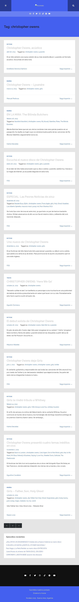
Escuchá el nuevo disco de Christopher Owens (35, 159)
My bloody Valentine (48, 121)
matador (23, 501)
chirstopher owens (30, 364)
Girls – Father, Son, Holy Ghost (25, 491)
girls (41, 89)
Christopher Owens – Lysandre (25, 84)
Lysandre (41, 52)
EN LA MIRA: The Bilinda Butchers (27, 114)
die (29, 498)
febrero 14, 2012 (12, 404)
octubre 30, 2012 (12, 285)
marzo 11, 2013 (12, 89)
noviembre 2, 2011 (13, 450)
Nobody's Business (23, 455)
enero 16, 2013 (12, 164)
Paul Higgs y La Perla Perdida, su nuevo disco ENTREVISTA (26, 548)
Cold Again (43, 452)
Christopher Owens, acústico (24, 47)
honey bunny (63, 498)
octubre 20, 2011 (12, 495)
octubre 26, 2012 (12, 325)
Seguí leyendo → (66, 69)
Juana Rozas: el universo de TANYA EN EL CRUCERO (24, 551)
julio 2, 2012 (11, 364)
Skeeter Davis (48, 455)
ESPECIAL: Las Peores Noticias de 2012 (30, 196)
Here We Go (45, 325)
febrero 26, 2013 (12, 118)
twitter (57, 364)
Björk (26, 203)
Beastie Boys (19, 203)
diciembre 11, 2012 (13, 246)
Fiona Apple (46, 203)
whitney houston (53, 407)
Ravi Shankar (44, 206)
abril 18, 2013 (11, 52)
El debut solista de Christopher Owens (30, 321)
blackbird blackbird (21, 121)
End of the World (53, 452)
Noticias (9, 44)
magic (17, 501)
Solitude (57, 455)
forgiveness (51, 498)
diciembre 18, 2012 (13, 201)
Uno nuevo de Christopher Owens (27, 241)
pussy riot (36, 206)
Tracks (9, 278)
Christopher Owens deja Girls (24, 360)
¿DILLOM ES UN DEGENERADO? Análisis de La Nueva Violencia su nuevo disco (33, 542)
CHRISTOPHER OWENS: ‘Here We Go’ (29, 281)
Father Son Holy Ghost (38, 498)
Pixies (58, 121)
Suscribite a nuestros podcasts (39, 590)
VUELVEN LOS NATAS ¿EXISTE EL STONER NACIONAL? (25, 545)
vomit (34, 501)
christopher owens (31, 52)
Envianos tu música (39, 593)
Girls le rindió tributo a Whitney (26, 400)
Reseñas (9, 81)
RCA (51, 206)
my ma (28, 501)
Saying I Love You (37, 455)
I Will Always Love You (39, 407)
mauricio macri (27, 206)
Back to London (20, 452)
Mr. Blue (14, 455)
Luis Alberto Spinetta (14, 206)
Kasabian (66, 203)
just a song (10, 501)
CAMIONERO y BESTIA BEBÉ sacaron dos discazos (24, 555)
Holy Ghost (58, 203)
